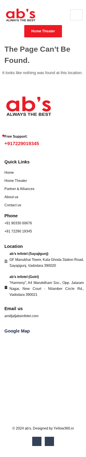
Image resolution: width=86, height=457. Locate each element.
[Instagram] (49, 441)
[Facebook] (36, 441)
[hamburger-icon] (76, 14)
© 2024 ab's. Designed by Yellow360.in (43, 428)
